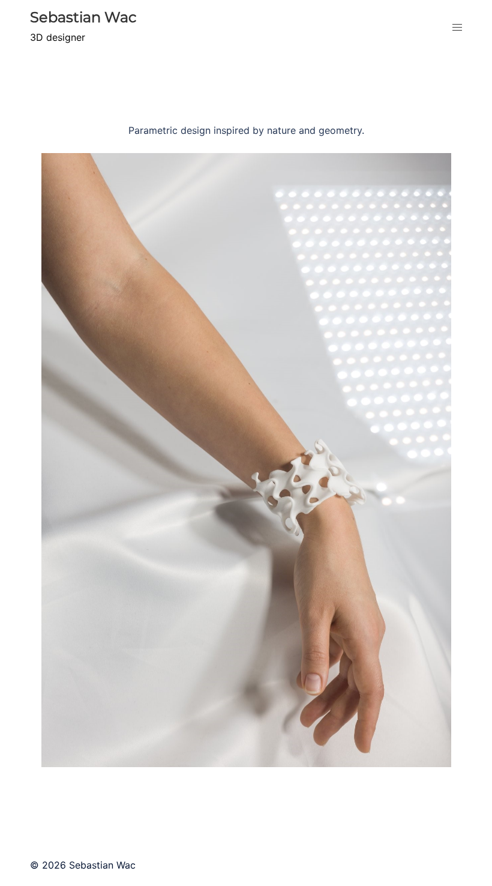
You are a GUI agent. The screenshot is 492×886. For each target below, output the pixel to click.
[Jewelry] (246, 759)
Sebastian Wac (83, 17)
